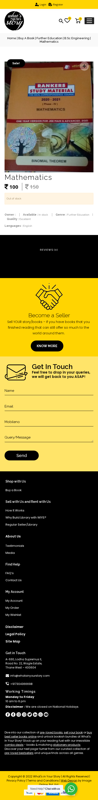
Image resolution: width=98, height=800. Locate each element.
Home (11, 38)
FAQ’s (9, 573)
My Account (14, 601)
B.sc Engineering (76, 38)
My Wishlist (13, 615)
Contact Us (13, 580)
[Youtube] (46, 714)
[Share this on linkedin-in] (35, 714)
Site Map (12, 641)
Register (58, 4)
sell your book (73, 732)
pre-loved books (51, 732)
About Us (13, 536)
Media (10, 553)
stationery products (66, 745)
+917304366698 (21, 684)
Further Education (49, 38)
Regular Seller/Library (21, 524)
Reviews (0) (49, 249)
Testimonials (14, 546)
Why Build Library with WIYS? (25, 517)
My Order (12, 608)
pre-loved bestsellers (19, 753)
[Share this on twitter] (29, 714)
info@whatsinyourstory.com (30, 676)
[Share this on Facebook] (7, 714)
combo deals (14, 745)
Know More (47, 346)
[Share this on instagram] (18, 714)
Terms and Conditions (43, 780)
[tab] (49, 250)
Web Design (69, 780)
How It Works (14, 510)
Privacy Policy (16, 780)
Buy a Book (26, 38)
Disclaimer (14, 627)
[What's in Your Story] (14, 21)
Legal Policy (15, 634)
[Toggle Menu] (89, 20)
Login (43, 4)
